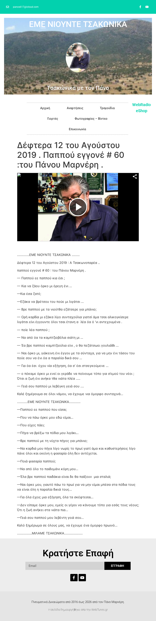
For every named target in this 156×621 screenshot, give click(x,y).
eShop (141, 110)
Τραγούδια (107, 108)
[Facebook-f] (140, 7)
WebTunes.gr (99, 609)
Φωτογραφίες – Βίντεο (91, 118)
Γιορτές (52, 118)
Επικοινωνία (77, 129)
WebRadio (141, 104)
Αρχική (45, 108)
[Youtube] (147, 7)
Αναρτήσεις (75, 108)
